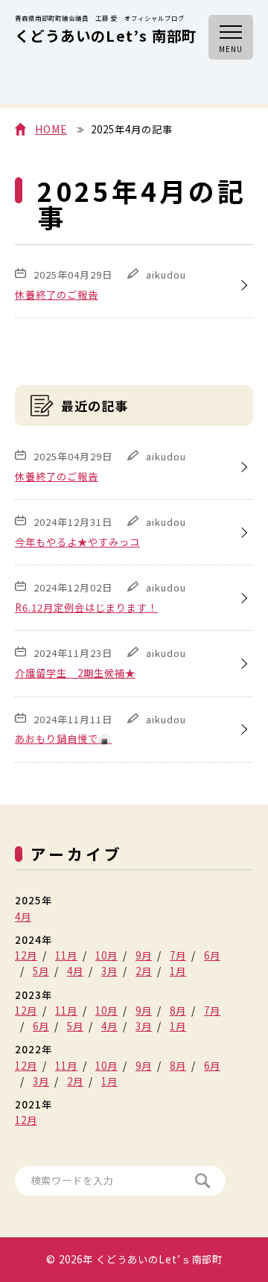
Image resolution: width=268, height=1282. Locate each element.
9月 (143, 955)
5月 (41, 971)
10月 (106, 955)
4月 (23, 917)
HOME (51, 129)
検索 (203, 1181)
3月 (109, 971)
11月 (66, 955)
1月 (178, 971)
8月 (178, 1010)
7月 (178, 955)
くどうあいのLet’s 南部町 (106, 30)
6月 (212, 955)
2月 (143, 971)
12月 (26, 955)
